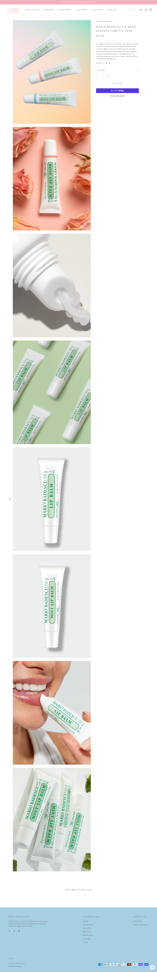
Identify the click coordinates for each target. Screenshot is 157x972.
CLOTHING (97, 10)
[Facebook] (103, 63)
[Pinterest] (109, 63)
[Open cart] (151, 9)
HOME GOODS (32, 10)
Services (85, 921)
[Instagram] (14, 931)
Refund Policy (87, 932)
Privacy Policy (87, 928)
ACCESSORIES (65, 10)
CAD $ (132, 10)
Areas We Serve (88, 925)
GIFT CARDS (82, 10)
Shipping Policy (88, 935)
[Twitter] (106, 63)
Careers (85, 942)
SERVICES (112, 10)
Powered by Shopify (15, 966)
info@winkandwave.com (140, 925)
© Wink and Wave (17, 963)
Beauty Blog (86, 939)
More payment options (117, 96)
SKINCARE (49, 10)
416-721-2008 (137, 921)
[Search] (146, 10)
